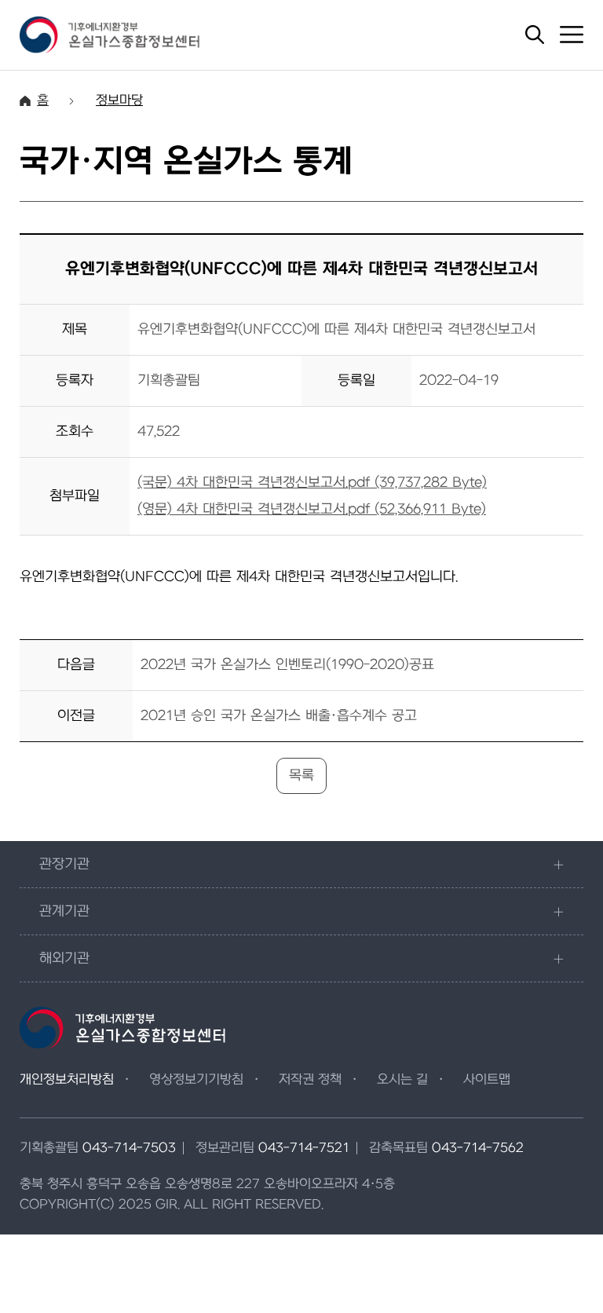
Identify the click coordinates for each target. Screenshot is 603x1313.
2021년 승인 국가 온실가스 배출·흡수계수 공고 (279, 715)
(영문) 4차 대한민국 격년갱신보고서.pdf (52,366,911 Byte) (311, 509)
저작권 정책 (310, 1080)
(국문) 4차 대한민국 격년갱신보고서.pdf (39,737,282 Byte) (312, 482)
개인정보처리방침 (67, 1080)
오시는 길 (402, 1080)
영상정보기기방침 (196, 1080)
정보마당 (119, 100)
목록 (301, 775)
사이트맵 (486, 1080)
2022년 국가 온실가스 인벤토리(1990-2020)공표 (287, 664)
